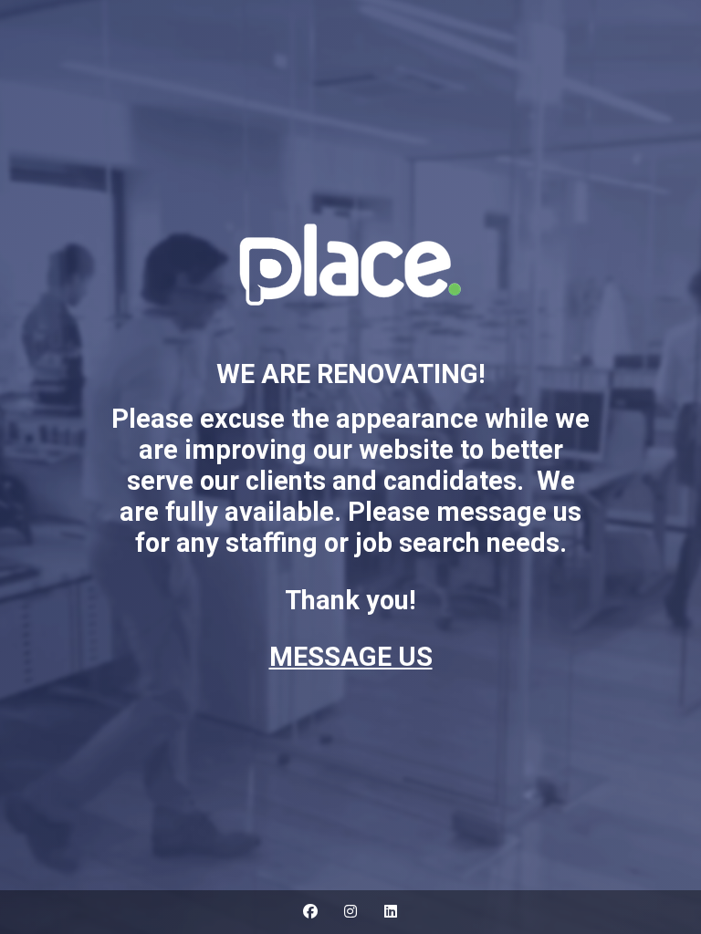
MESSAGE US (351, 656)
